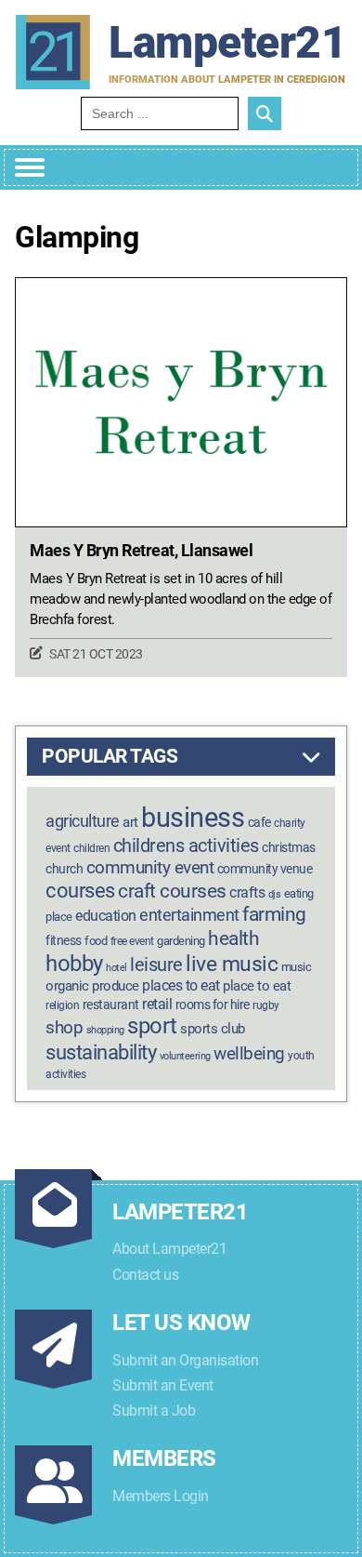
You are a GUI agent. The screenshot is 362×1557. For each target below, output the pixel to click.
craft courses (172, 890)
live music (232, 964)
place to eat (257, 986)
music (296, 967)
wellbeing (249, 1053)
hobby (74, 964)
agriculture (82, 821)
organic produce (92, 986)
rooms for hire (212, 1004)
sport (152, 1026)
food (95, 941)
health (233, 938)
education (105, 916)
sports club (212, 1028)
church (64, 868)
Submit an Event (162, 1385)
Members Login (160, 1496)
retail (157, 1004)
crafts (247, 892)
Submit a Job (153, 1410)
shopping (105, 1030)
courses (80, 890)
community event (150, 867)
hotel (116, 968)
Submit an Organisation (185, 1360)
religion (62, 1005)
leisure (156, 964)
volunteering (185, 1056)
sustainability (100, 1052)
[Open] (29, 167)
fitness (63, 941)
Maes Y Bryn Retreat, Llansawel (141, 550)
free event (132, 941)
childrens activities (186, 845)
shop (64, 1028)
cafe (259, 823)
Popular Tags (109, 756)
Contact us (145, 1275)
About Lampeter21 (169, 1249)
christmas (289, 848)
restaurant (111, 1005)
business (192, 817)
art (130, 822)
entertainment (189, 915)
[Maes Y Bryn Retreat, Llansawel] (181, 402)
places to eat (181, 985)
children (91, 848)
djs (274, 894)
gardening (181, 941)
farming (274, 914)
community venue (265, 868)
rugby (265, 1005)
